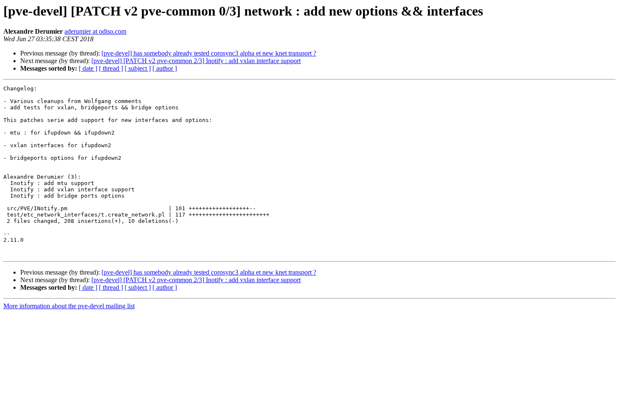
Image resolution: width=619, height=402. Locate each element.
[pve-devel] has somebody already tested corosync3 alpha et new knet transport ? (208, 53)
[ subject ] (138, 68)
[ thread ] (111, 68)
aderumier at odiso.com (95, 31)
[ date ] (88, 68)
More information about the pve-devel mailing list (69, 305)
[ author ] (164, 68)
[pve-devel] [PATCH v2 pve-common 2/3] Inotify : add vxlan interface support (196, 60)
